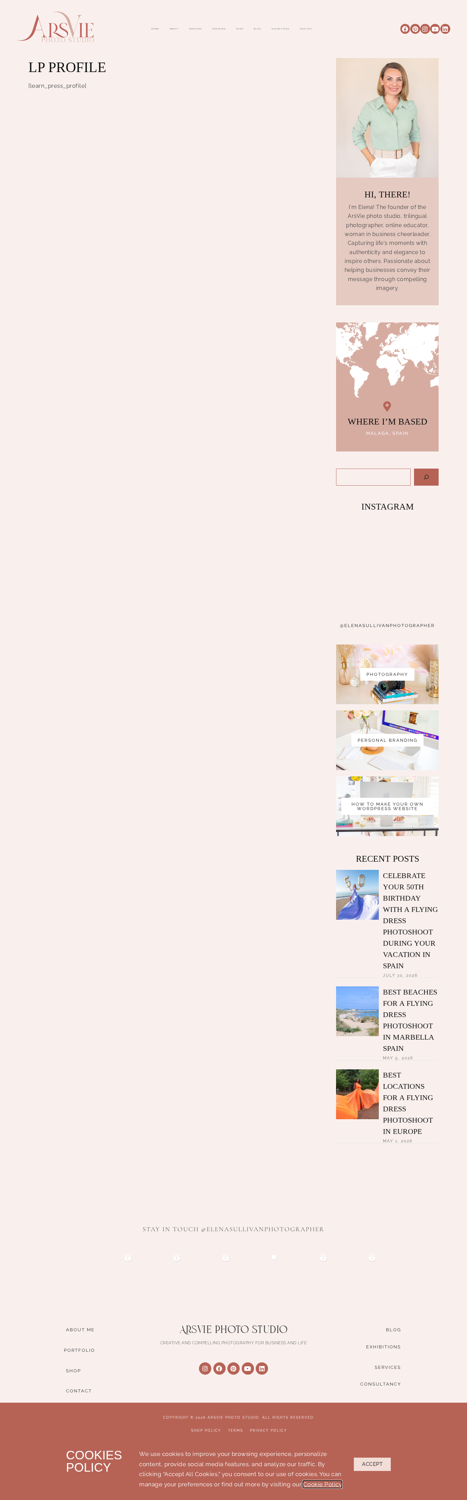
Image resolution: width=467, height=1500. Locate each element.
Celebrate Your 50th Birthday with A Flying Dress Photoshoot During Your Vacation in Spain (410, 920)
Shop (240, 29)
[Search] (426, 477)
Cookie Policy (322, 1484)
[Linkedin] (445, 29)
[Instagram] (425, 29)
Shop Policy (206, 1430)
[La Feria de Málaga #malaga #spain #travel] (360, 540)
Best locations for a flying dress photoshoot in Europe (408, 1103)
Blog (258, 29)
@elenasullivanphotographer (387, 625)
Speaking (219, 29)
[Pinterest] (415, 29)
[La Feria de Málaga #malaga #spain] (360, 593)
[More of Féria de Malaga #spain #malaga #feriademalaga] (413, 540)
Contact (306, 29)
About (174, 29)
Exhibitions (281, 29)
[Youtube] (435, 29)
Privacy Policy (268, 1430)
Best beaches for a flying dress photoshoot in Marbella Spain (410, 1020)
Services (195, 29)
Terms (235, 1430)
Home (155, 29)
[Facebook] (405, 29)
